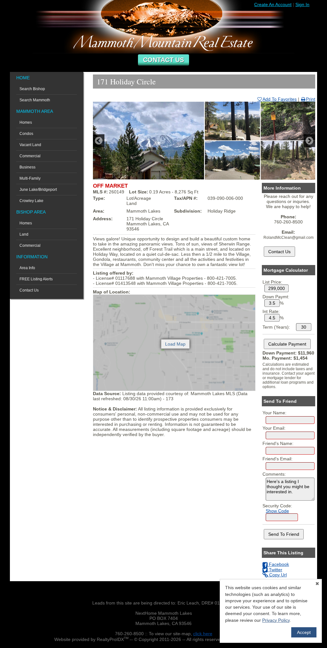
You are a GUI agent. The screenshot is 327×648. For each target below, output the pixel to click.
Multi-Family (30, 178)
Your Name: (274, 412)
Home (23, 77)
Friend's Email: (277, 458)
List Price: (272, 282)
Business (27, 167)
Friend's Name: (277, 443)
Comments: (274, 474)
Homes (25, 122)
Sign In (302, 4)
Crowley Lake (31, 201)
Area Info (27, 268)
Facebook (278, 564)
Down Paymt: (275, 296)
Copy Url (277, 574)
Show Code (277, 510)
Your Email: (273, 428)
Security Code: (277, 505)
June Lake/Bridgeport (38, 189)
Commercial (30, 156)
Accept (304, 632)
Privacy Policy (276, 620)
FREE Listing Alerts (36, 279)
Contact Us (163, 59)
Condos (26, 133)
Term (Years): (276, 327)
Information (32, 256)
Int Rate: (271, 311)
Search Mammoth (34, 100)
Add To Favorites (279, 99)
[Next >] (309, 140)
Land (23, 234)
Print (310, 99)
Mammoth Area (34, 111)
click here (202, 633)
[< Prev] (98, 140)
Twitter (275, 569)
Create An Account (273, 4)
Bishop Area (31, 212)
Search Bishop (32, 89)
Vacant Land (30, 145)
